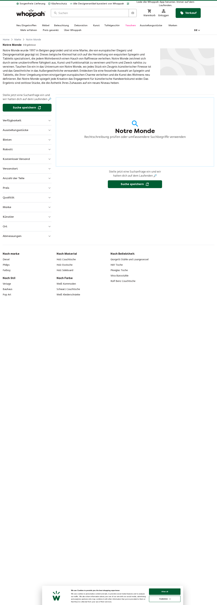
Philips (6, 264)
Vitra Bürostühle (120, 275)
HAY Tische (117, 264)
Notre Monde (33, 39)
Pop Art (7, 294)
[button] (164, 3)
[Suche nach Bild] (132, 13)
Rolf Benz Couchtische (123, 281)
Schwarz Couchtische (68, 289)
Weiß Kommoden (66, 283)
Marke (17, 39)
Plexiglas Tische (119, 270)
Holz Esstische (65, 264)
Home (6, 39)
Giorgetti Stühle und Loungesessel (130, 259)
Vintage (7, 283)
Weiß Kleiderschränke (68, 294)
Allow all (164, 591)
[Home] (30, 13)
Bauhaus (7, 289)
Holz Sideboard (65, 270)
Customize (163, 599)
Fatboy (7, 270)
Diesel (6, 259)
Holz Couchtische (66, 259)
